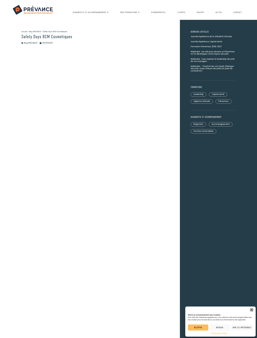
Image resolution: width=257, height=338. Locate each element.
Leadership (198, 94)
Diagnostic (198, 124)
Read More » (196, 39)
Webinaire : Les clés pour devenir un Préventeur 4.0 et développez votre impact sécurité (213, 53)
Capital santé (218, 94)
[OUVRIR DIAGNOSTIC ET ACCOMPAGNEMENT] (108, 12)
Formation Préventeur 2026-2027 (206, 47)
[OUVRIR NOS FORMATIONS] (139, 12)
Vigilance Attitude (201, 101)
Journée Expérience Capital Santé (206, 42)
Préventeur (223, 101)
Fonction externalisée (203, 131)
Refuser (219, 327)
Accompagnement (221, 124)
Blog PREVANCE (35, 32)
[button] (251, 310)
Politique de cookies (219, 333)
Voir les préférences (242, 327)
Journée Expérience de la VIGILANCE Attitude (211, 37)
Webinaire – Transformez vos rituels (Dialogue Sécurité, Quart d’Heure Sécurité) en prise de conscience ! (212, 68)
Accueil (24, 32)
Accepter (198, 327)
